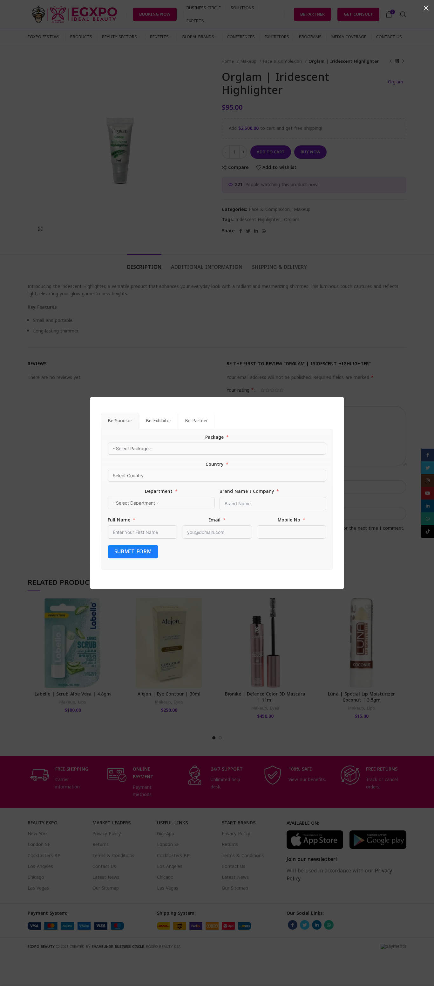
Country (214, 464)
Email (214, 520)
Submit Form (133, 551)
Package (214, 437)
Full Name (119, 520)
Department (159, 491)
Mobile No (289, 520)
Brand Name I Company (247, 491)
